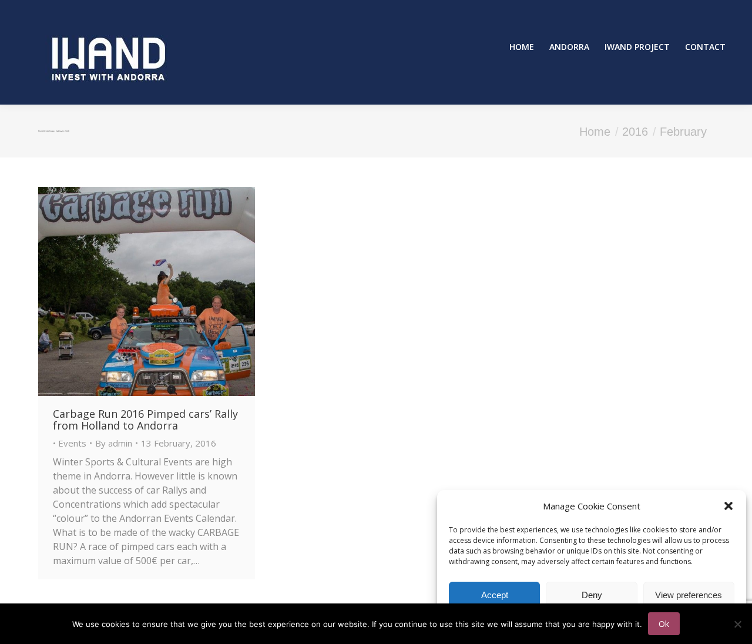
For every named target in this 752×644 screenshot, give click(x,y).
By (113, 443)
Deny (592, 595)
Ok (664, 623)
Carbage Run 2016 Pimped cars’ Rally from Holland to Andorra (145, 419)
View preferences (688, 595)
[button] (728, 506)
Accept (494, 595)
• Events (69, 443)
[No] (737, 624)
